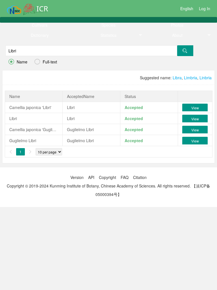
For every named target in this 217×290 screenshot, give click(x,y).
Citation (140, 177)
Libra (177, 77)
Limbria (190, 77)
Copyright (107, 177)
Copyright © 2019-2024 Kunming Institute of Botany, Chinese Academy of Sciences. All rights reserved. (99, 186)
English (186, 8)
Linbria (205, 77)
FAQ (125, 177)
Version (77, 177)
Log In (204, 8)
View (195, 107)
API (91, 177)
